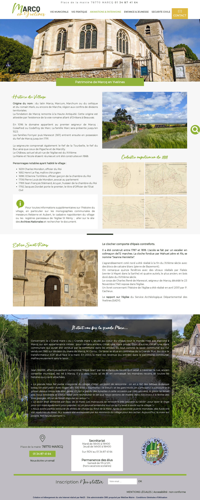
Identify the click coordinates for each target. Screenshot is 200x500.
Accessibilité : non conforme (169, 492)
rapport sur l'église (117, 297)
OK (140, 481)
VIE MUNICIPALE (59, 12)
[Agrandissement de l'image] (123, 193)
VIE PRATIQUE (79, 12)
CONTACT (179, 15)
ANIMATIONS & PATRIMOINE (105, 12)
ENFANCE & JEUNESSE (136, 12)
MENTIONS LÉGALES (139, 492)
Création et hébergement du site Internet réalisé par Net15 (59, 497)
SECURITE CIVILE (161, 12)
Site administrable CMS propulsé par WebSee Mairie (110, 497)
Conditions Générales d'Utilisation (151, 497)
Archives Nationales (31, 221)
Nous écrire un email (42, 460)
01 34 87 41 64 (126, 2)
